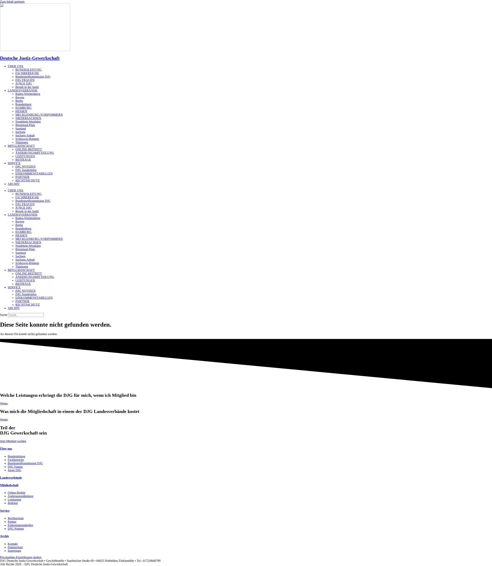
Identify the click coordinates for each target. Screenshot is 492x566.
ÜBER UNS (15, 66)
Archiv (4, 536)
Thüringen (21, 142)
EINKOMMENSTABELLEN (34, 173)
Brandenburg (23, 104)
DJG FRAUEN (25, 80)
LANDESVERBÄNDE (22, 90)
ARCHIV (14, 184)
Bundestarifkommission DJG (33, 76)
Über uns (6, 448)
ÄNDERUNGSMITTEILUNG (34, 152)
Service (4, 510)
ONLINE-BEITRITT (28, 149)
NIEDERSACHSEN (28, 118)
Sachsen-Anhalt (25, 135)
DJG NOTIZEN (25, 166)
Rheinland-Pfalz (25, 125)
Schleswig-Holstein (27, 139)
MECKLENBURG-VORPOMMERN (39, 114)
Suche (3, 314)
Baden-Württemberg (27, 94)
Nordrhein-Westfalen (28, 121)
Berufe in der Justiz (27, 87)
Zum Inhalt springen (12, 1)
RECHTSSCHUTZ (27, 180)
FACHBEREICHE (27, 73)
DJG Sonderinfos (26, 170)
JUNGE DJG (23, 83)
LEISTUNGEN (25, 156)
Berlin (19, 100)
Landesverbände (11, 477)
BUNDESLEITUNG (28, 69)
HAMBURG (23, 107)
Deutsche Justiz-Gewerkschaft (30, 58)
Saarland (20, 128)
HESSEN (21, 111)
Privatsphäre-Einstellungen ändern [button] (21, 557)
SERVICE (14, 163)
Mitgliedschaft (9, 485)
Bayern (19, 97)
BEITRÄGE (23, 159)
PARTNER (22, 177)
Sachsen (20, 132)
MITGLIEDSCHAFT (21, 145)
